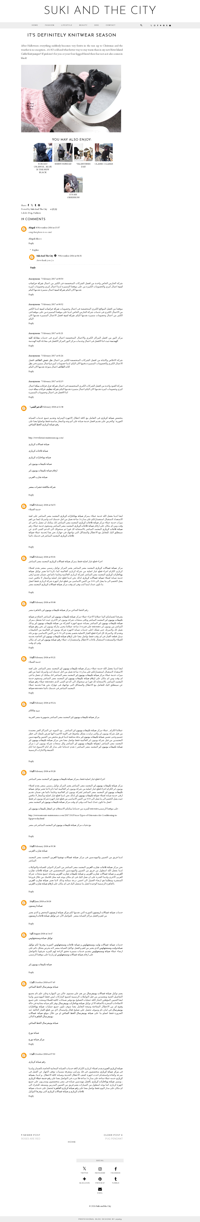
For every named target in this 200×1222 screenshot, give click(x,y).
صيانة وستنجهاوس (101, 951)
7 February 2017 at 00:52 (52, 304)
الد (33, 504)
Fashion (49, 25)
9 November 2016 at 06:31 (70, 255)
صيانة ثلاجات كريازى (38, 450)
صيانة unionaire (36, 688)
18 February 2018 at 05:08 (42, 602)
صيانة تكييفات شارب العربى (70, 873)
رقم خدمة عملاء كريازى (40, 1078)
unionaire (94, 808)
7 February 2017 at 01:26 (52, 355)
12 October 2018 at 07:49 (42, 982)
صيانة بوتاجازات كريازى (40, 457)
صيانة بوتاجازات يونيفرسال (71, 1003)
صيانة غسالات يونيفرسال (99, 993)
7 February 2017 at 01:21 (52, 333)
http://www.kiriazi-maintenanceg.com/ (46, 437)
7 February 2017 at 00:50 (52, 278)
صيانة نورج (34, 1032)
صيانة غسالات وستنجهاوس (70, 954)
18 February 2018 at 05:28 (42, 771)
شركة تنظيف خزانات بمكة (46, 389)
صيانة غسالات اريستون (104, 912)
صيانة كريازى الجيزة (113, 1068)
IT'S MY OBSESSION (73, 196)
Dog (96, 25)
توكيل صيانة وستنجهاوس (40, 938)
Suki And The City (45, 255)
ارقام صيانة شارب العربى (41, 883)
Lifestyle (66, 25)
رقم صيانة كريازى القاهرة (66, 1088)
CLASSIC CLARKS (104, 163)
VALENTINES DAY (83, 165)
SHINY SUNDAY (63, 163)
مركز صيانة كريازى (109, 1071)
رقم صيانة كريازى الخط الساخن (44, 424)
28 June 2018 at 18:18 (40, 901)
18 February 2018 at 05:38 (42, 846)
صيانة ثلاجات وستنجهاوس (67, 944)
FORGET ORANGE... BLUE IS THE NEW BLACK (43, 168)
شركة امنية (59, 289)
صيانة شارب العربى (38, 477)
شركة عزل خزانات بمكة (46, 385)
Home (35, 25)
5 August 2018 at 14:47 (41, 933)
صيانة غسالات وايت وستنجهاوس (98, 944)
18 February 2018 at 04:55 (42, 504)
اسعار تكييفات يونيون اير (40, 808)
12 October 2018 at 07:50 (42, 1053)
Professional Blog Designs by (100, 1219)
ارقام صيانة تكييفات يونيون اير (43, 470)
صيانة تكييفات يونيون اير (40, 463)
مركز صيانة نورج (36, 1039)
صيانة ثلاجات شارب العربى (99, 867)
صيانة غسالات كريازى (39, 444)
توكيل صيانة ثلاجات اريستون (42, 915)
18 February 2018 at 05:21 (42, 657)
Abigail (32, 227)
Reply (31, 243)
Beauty (83, 25)
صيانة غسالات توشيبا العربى (64, 857)
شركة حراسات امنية (49, 308)
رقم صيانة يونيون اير (51, 639)
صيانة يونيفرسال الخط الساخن (43, 986)
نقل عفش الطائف (44, 360)
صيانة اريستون (36, 905)
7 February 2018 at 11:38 (46, 406)
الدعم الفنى (36, 406)
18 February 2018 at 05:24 (42, 702)
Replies (35, 249)
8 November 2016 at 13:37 (48, 227)
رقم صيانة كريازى (37, 1061)
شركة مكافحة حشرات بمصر (42, 486)
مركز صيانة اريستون (59, 912)
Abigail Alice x (35, 238)
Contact (110, 25)
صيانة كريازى (107, 417)
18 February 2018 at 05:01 (42, 556)
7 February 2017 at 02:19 (52, 381)
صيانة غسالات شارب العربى (100, 873)
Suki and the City (100, 11)
